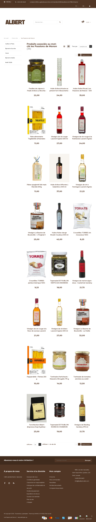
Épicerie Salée (10, 58)
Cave (7, 53)
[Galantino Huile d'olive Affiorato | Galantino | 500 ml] (59, 168)
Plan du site (30, 499)
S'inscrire (52, 477)
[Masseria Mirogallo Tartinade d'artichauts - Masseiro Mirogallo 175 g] (59, 360)
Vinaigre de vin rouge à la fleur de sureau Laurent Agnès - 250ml (36, 330)
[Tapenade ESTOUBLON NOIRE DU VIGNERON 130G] (59, 408)
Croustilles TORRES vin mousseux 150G (82, 234)
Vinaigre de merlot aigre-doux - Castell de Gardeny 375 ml (82, 282)
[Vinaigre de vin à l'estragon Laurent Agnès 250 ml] (82, 168)
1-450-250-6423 (21, 2)
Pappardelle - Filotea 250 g (36, 378)
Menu (8, 2)
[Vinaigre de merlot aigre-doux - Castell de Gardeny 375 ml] (82, 264)
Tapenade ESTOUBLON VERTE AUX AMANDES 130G (59, 282)
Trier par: (75, 46)
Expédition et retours (33, 494)
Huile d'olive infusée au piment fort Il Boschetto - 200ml (59, 90)
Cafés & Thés (9, 44)
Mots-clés (15, 38)
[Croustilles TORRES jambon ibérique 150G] (37, 264)
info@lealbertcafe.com (82, 481)
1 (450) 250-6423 (79, 478)
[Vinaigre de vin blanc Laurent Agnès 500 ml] (59, 312)
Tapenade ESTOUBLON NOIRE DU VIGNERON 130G (59, 426)
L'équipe (29, 502)
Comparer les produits (56, 488)
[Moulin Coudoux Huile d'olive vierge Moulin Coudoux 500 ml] (59, 216)
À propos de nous (32, 477)
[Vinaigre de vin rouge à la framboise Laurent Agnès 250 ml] (82, 120)
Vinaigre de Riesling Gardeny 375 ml (82, 426)
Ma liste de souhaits (55, 485)
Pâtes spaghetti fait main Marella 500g (36, 186)
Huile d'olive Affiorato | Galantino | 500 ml (59, 186)
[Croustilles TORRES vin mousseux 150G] (82, 216)
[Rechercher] (60, 22)
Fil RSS (42, 513)
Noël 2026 (8, 62)
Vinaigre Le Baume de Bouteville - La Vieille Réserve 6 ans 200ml (82, 330)
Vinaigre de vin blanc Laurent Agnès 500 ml (59, 330)
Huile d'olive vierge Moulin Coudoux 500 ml (59, 234)
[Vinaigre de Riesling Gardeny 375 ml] (82, 408)
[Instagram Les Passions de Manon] (9, 483)
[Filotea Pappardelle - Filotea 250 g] (37, 360)
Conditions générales (33, 479)
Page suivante (86, 55)
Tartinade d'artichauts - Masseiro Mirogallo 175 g (59, 378)
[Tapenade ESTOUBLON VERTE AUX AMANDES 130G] (59, 264)
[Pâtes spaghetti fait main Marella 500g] (37, 168)
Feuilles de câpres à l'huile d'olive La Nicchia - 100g (36, 90)
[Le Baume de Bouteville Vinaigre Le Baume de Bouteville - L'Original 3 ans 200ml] (37, 216)
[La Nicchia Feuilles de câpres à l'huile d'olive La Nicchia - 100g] (37, 72)
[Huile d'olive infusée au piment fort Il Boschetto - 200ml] (59, 72)
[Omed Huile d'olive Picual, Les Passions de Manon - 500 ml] (82, 72)
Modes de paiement (33, 491)
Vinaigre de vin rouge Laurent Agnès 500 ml (59, 138)
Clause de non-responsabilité (36, 482)
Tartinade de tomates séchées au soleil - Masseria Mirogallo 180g (82, 378)
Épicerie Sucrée (10, 48)
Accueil (6, 38)
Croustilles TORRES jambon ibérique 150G (36, 282)
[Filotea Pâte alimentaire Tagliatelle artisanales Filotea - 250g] (37, 120)
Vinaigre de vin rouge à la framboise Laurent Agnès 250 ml (82, 138)
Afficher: (29, 444)
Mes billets (52, 482)
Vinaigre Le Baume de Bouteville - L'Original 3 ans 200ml (36, 234)
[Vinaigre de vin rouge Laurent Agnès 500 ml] (59, 120)
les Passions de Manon (28, 38)
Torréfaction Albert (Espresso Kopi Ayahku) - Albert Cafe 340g (36, 426)
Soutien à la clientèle (33, 496)
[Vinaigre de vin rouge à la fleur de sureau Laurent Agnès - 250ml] (37, 312)
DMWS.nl (37, 513)
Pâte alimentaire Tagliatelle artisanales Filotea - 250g (36, 138)
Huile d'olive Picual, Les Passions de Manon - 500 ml (82, 90)
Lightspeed (25, 513)
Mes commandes (54, 479)
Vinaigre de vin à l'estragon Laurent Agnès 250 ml (82, 186)
